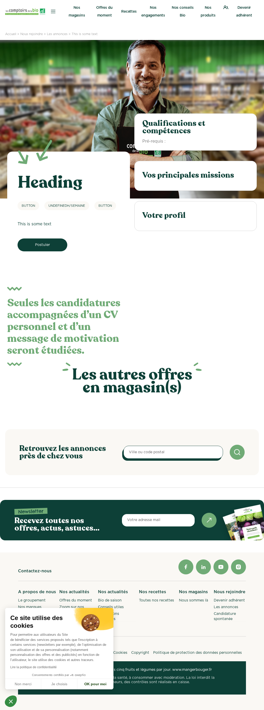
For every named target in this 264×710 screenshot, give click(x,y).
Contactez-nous (35, 571)
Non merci (23, 684)
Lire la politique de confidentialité (33, 667)
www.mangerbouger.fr (192, 670)
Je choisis (59, 684)
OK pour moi (95, 684)
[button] (11, 701)
